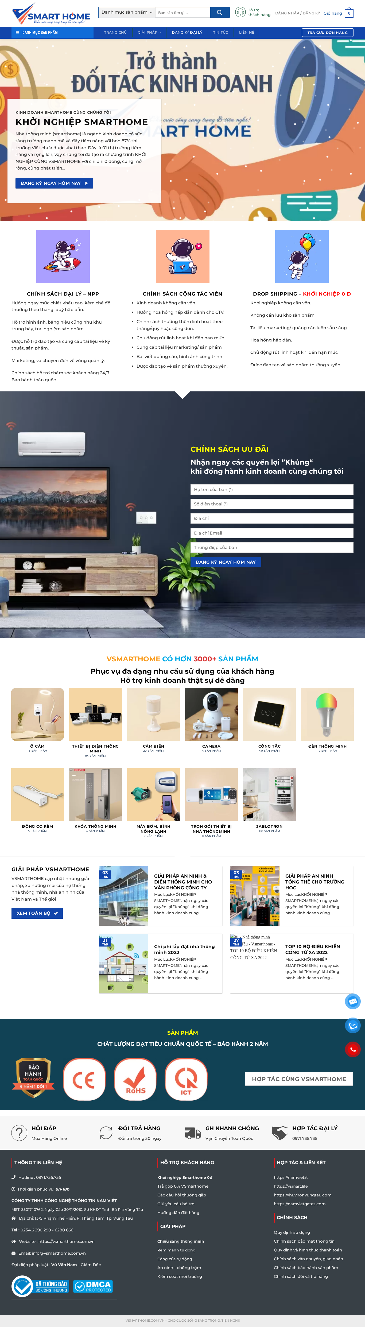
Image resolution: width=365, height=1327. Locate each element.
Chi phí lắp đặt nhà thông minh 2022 (184, 949)
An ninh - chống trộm (179, 1267)
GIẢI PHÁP (147, 32)
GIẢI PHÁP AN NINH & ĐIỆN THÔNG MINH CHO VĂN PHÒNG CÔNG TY (183, 881)
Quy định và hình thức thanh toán (308, 1250)
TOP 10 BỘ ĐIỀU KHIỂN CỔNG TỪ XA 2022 (312, 949)
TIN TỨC (220, 32)
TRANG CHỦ (115, 32)
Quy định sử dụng (292, 1232)
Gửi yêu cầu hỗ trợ (176, 1203)
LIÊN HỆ (247, 32)
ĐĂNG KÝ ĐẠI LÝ (187, 32)
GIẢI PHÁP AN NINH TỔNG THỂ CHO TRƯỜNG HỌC (314, 881)
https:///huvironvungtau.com (303, 1195)
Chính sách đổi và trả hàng (301, 1276)
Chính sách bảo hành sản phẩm (306, 1267)
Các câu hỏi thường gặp (181, 1195)
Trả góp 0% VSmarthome (182, 1186)
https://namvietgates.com (300, 1203)
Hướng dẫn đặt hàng (178, 1212)
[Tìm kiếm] (219, 12)
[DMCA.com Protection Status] (93, 1286)
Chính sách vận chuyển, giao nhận (308, 1258)
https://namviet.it (291, 1177)
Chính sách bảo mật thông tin (304, 1241)
